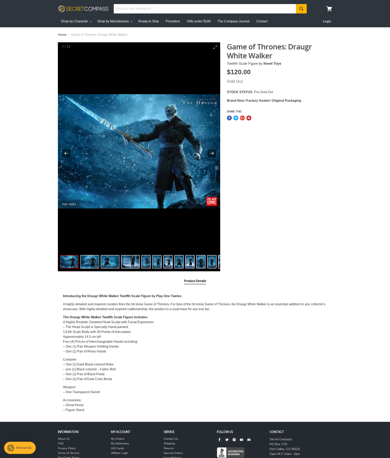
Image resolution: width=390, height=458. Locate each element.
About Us (64, 438)
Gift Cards (117, 448)
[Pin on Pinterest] (248, 118)
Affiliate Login (119, 453)
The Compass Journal (233, 21)
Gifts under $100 (199, 21)
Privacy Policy (67, 448)
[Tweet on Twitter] (235, 118)
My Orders (118, 438)
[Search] (301, 8)
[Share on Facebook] (229, 118)
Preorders (173, 21)
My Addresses (120, 443)
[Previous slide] (66, 153)
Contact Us (171, 438)
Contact (262, 21)
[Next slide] (212, 153)
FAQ (61, 443)
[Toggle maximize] (215, 47)
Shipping (169, 443)
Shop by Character (75, 21)
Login (327, 21)
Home (62, 34)
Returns (169, 448)
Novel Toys (272, 63)
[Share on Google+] (242, 118)
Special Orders (173, 453)
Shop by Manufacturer (113, 21)
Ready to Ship (148, 21)
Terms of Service (68, 453)
